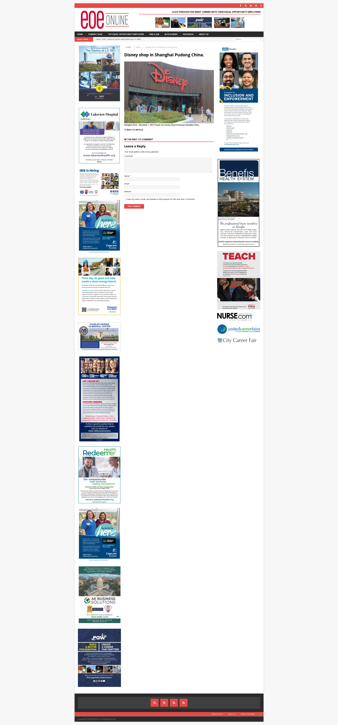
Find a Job (154, 34)
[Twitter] (245, 5)
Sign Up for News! (248, 714)
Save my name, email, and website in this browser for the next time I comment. (161, 199)
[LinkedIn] (251, 5)
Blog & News (171, 34)
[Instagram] (256, 5)
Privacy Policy (217, 714)
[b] (183, 703)
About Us (203, 34)
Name (127, 176)
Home (80, 34)
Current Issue (95, 34)
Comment (128, 156)
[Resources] (261, 5)
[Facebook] (240, 5)
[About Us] (164, 703)
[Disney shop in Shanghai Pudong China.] (169, 122)
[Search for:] (247, 39)
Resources (188, 34)
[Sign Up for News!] (174, 703)
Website (127, 191)
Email (126, 183)
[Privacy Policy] (155, 703)
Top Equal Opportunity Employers (126, 34)
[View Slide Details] (200, 22)
